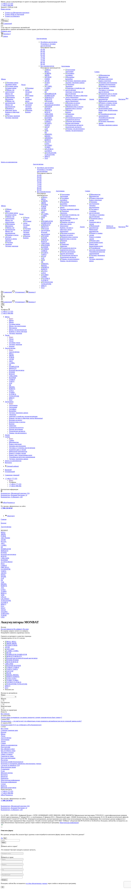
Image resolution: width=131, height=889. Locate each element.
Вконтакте (11, 516)
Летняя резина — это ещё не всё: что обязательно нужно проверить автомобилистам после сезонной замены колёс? (41, 721)
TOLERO (4, 611)
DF (2, 547)
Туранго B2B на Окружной (14, 14)
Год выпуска (5, 702)
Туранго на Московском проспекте (17, 12)
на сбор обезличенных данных (36, 883)
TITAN (3, 610)
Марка (3, 695)
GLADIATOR (5, 569)
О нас (3, 771)
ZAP (2, 578)
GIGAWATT (5, 599)
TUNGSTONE (6, 600)
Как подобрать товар (8, 751)
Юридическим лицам (8, 767)
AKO (3, 543)
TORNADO (5, 613)
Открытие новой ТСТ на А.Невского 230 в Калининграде (21, 725)
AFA (2, 587)
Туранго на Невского (12, 16)
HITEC (3, 575)
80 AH (43, 62)
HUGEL (4, 541)
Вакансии (4, 776)
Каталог (3, 732)
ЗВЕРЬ (3, 534)
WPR (2, 595)
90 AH (43, 64)
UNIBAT (4, 565)
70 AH (43, 57)
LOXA (3, 589)
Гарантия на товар (7, 756)
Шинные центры (7, 773)
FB (2, 580)
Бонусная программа (8, 758)
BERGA (4, 593)
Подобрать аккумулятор (49, 42)
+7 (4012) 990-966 (7, 5)
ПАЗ (2, 606)
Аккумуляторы (14, 352)
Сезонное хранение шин (9, 730)
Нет (5, 838)
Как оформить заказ (8, 749)
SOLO (3, 608)
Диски (11, 339)
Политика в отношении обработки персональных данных (21, 763)
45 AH (43, 49)
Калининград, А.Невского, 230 (12, 497)
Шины (11, 320)
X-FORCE (4, 602)
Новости (4, 786)
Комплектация (6, 706)
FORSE (3, 536)
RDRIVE (4, 586)
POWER (4, 552)
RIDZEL (4, 584)
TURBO (4, 591)
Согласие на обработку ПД (10, 765)
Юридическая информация (10, 780)
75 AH (43, 60)
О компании (5, 769)
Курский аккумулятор (8, 554)
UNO (3, 617)
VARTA (3, 571)
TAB (2, 582)
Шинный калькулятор (8, 787)
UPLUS (3, 597)
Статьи (3, 784)
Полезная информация (9, 782)
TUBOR (4, 615)
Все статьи (4, 728)
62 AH (43, 53)
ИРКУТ (3, 604)
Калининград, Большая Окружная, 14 (14, 495)
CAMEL (4, 545)
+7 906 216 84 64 (6, 508)
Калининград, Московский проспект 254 (15, 493)
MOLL (3, 532)
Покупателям (5, 747)
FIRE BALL (5, 567)
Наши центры (6, 9)
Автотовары (13, 405)
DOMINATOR (6, 549)
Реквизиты (4, 778)
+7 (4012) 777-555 (7, 3)
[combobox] (12, 853)
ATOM (3, 540)
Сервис (11, 440)
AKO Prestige (5, 538)
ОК (2, 887)
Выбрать (4, 880)
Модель (3, 699)
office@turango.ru (9, 502)
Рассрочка (4, 760)
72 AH (43, 58)
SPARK (3, 576)
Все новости (5, 714)
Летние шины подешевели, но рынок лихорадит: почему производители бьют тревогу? (31, 717)
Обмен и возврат (7, 754)
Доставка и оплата (7, 752)
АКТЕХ (3, 573)
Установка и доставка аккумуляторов (48, 45)
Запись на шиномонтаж (9, 162)
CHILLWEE (5, 558)
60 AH (43, 51)
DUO (3, 564)
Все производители (47, 66)
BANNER (4, 560)
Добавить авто (6, 31)
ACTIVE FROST (7, 562)
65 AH (43, 55)
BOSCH (3, 556)
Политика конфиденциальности (12, 762)
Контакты (4, 775)
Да (2, 838)
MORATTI (4, 551)
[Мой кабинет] (2, 295)
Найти (3, 842)
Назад (11, 318)
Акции (3, 741)
